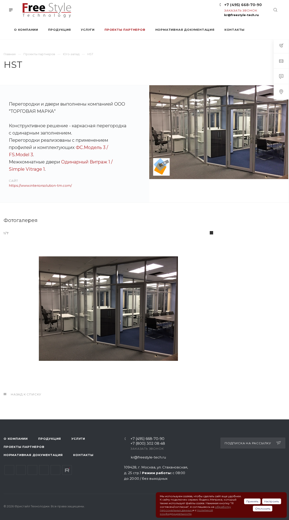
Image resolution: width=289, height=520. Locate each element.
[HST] (218, 144)
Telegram (21, 470)
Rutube (67, 470)
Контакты (83, 455)
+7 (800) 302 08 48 (148, 444)
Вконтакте (9, 470)
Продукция (49, 438)
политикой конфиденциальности (186, 511)
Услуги (78, 438)
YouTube (32, 470)
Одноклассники (44, 470)
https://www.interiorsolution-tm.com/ (40, 185)
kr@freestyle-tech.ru (241, 15)
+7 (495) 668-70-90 (243, 5)
